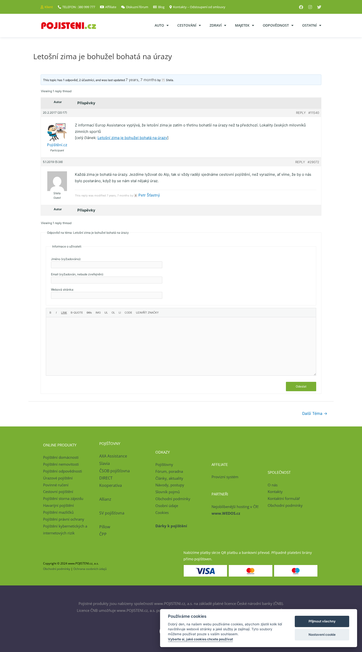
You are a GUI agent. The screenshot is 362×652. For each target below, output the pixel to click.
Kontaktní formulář (284, 498)
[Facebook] (301, 7)
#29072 (313, 162)
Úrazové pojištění (58, 478)
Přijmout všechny (322, 621)
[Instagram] (310, 7)
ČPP (103, 534)
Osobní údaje (166, 505)
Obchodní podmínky (172, 498)
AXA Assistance (113, 456)
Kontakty (275, 491)
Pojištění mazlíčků (58, 512)
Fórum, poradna (169, 471)
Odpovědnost (276, 25)
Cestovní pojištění (58, 491)
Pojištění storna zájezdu (63, 498)
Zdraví (216, 25)
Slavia (104, 463)
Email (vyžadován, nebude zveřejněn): (77, 274)
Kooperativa (110, 485)
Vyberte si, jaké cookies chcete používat (200, 639)
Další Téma (314, 413)
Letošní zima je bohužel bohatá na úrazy (132, 137)
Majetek (242, 25)
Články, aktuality (169, 478)
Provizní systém (225, 476)
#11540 (313, 113)
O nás (273, 484)
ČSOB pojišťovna (114, 471)
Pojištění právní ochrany (63, 519)
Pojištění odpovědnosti (62, 471)
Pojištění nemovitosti (61, 464)
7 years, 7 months (141, 79)
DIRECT (106, 478)
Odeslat (301, 386)
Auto (159, 25)
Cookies (162, 512)
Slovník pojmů (167, 491)
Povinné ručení (55, 484)
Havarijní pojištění (58, 505)
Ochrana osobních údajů (90, 569)
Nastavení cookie (322, 634)
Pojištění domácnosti (61, 457)
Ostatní (309, 25)
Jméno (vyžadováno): (66, 259)
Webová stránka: (62, 289)
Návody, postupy (169, 484)
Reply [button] (301, 113)
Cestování (186, 25)
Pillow (104, 526)
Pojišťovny (164, 464)
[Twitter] (319, 7)
